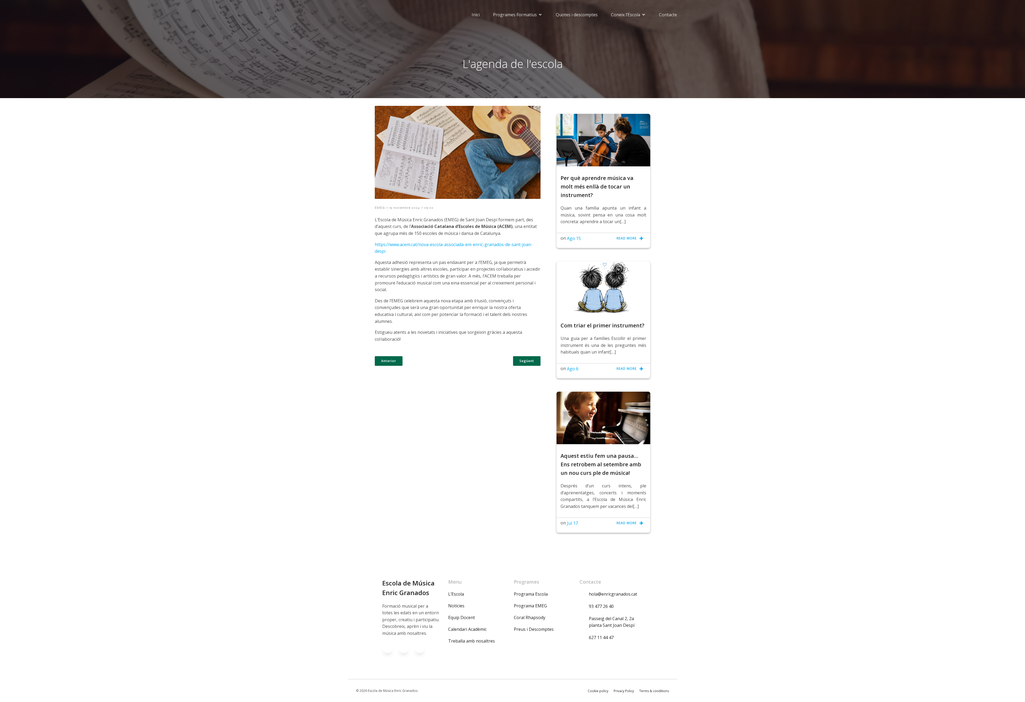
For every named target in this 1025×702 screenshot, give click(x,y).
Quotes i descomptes (577, 15)
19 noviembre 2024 (404, 208)
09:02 (428, 208)
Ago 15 (574, 238)
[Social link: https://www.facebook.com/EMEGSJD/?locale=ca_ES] (390, 647)
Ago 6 (572, 369)
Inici (476, 15)
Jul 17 (572, 523)
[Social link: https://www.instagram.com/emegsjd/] (406, 647)
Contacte (668, 15)
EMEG (380, 208)
